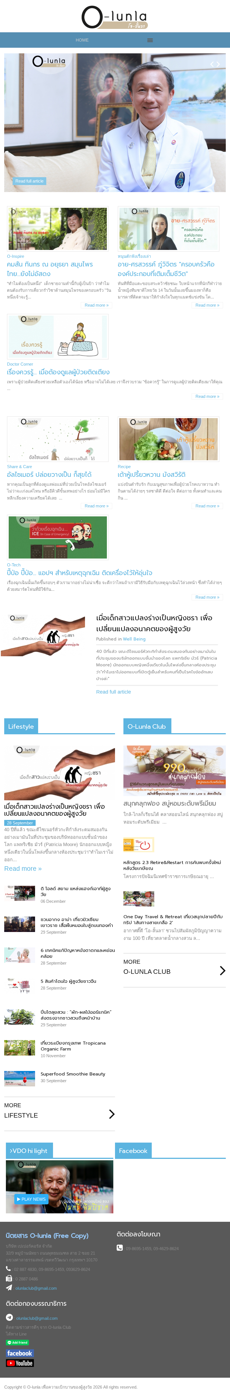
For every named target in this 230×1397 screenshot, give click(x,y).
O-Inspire (15, 256)
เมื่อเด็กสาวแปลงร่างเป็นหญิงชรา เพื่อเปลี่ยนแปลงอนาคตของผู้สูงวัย (154, 623)
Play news (33, 1199)
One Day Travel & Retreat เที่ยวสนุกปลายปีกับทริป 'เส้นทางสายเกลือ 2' (173, 920)
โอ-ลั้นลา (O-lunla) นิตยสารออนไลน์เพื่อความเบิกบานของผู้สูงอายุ (115, 17)
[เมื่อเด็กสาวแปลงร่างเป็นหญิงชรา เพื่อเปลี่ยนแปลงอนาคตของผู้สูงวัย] (43, 635)
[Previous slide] (212, 59)
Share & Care (19, 466)
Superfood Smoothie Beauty (73, 1074)
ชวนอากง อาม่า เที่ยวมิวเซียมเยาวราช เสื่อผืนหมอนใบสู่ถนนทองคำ (77, 922)
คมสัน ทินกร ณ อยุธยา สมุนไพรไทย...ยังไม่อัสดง (50, 269)
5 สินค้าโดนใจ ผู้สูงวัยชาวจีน (68, 981)
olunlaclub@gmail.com (36, 1288)
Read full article (29, 181)
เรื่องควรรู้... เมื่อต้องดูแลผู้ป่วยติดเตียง (58, 372)
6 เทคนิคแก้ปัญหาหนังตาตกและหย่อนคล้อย (78, 953)
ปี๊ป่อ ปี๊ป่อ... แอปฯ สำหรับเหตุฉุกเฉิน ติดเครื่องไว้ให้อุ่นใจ (79, 573)
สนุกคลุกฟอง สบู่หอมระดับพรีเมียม (169, 803)
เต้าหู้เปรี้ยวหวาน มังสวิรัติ (151, 474)
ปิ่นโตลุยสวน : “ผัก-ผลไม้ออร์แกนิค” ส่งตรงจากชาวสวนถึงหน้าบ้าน (76, 1015)
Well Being (134, 639)
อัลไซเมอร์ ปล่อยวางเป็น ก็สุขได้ (49, 474)
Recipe (124, 466)
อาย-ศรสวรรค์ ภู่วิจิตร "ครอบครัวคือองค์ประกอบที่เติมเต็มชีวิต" (166, 269)
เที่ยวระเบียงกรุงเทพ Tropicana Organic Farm (73, 1046)
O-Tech (13, 564)
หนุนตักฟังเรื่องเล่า (134, 256)
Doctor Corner (20, 364)
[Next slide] (218, 59)
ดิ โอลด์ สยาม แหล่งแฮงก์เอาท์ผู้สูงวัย (76, 891)
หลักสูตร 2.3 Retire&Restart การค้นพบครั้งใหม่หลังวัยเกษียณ (172, 865)
